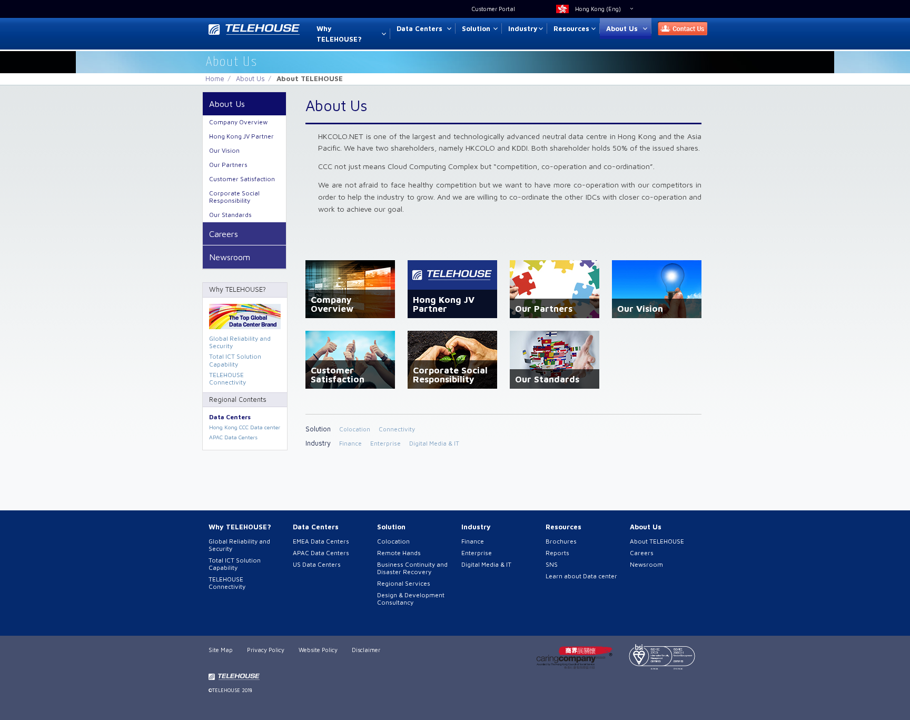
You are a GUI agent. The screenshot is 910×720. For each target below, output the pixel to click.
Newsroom (229, 257)
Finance (350, 443)
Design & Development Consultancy (410, 598)
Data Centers (419, 28)
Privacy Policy (265, 649)
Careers (223, 234)
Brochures (561, 541)
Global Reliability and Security (240, 342)
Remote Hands (399, 552)
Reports (557, 552)
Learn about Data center (581, 576)
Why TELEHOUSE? (339, 34)
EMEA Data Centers (321, 541)
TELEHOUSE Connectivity (227, 378)
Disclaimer (366, 649)
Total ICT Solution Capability (235, 360)
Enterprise (385, 443)
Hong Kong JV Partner (241, 136)
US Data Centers (317, 564)
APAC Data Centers (233, 437)
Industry (523, 28)
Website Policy (318, 649)
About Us (622, 28)
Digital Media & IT (434, 443)
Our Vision (224, 150)
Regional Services (403, 583)
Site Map (221, 649)
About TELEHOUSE (657, 541)
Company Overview (238, 122)
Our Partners (228, 164)
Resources (571, 28)
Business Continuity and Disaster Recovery (412, 568)
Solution (476, 28)
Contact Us (679, 29)
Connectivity (397, 429)
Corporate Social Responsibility (234, 197)
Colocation (354, 429)
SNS (552, 564)
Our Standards (230, 214)
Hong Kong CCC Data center (244, 427)
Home (214, 78)
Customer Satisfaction (242, 178)
